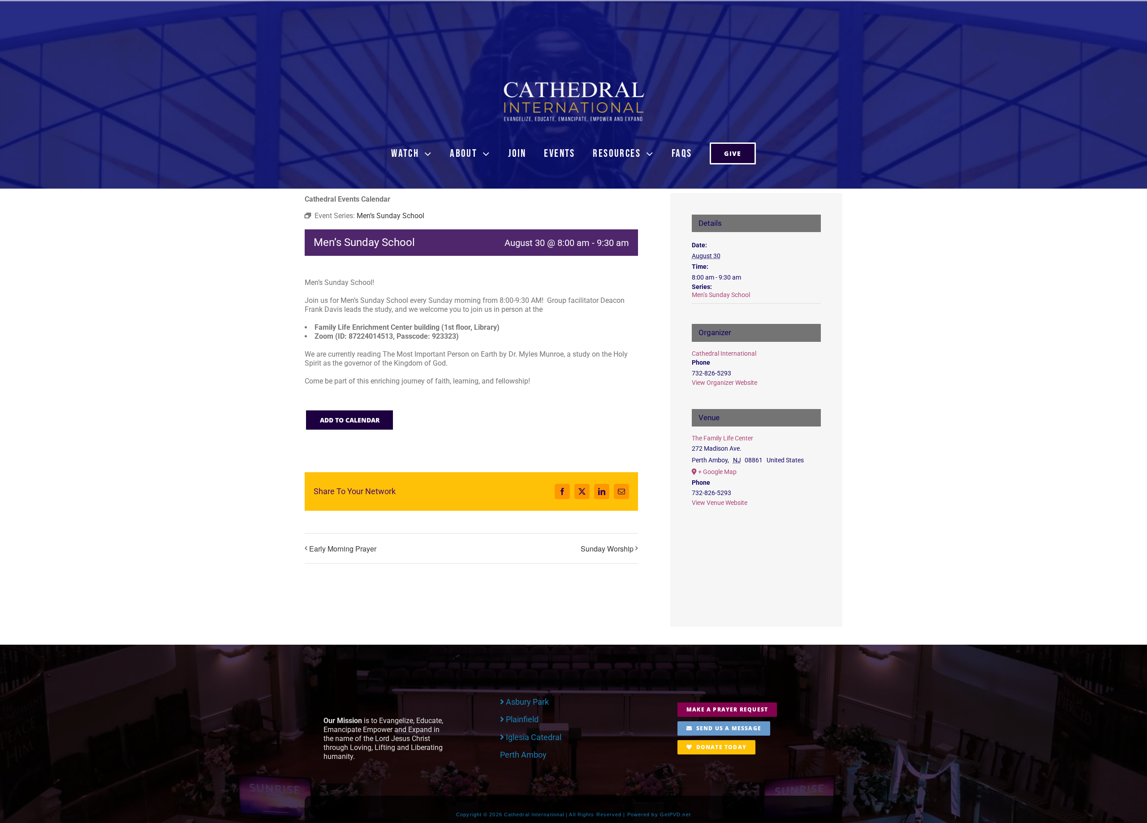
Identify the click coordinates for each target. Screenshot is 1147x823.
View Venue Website (719, 502)
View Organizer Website (724, 382)
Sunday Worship (607, 548)
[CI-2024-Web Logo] (573, 83)
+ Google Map (717, 471)
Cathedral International (724, 353)
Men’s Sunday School (721, 294)
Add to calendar (349, 420)
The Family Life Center (722, 438)
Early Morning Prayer (342, 548)
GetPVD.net (675, 814)
